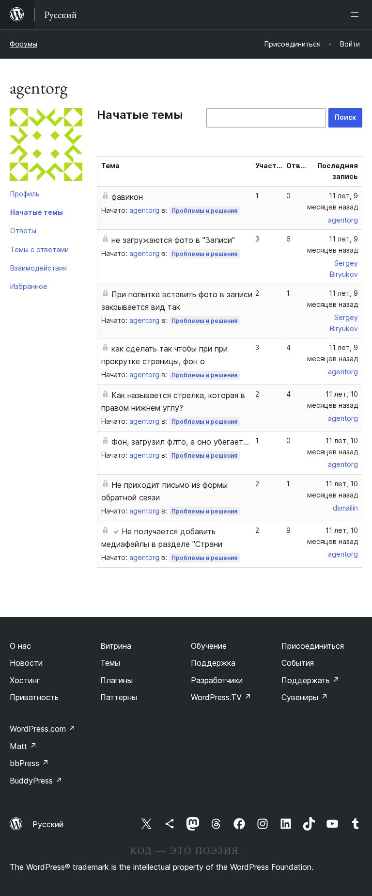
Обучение (209, 646)
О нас (20, 646)
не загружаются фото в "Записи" (173, 240)
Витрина (115, 646)
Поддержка (213, 663)
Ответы (23, 230)
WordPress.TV (221, 697)
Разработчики (217, 680)
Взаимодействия (38, 268)
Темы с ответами (39, 249)
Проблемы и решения (204, 210)
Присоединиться (312, 646)
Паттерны (118, 697)
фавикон (127, 197)
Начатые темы (36, 212)
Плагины (116, 680)
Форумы (23, 44)
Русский (47, 824)
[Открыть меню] (356, 14)
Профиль (25, 194)
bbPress (29, 763)
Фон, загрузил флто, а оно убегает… (180, 442)
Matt (23, 746)
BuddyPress (36, 780)
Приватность (34, 697)
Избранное (28, 286)
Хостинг (25, 680)
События (297, 663)
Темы (110, 663)
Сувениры (304, 697)
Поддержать (310, 680)
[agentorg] (46, 146)
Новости (26, 663)
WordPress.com (43, 729)
